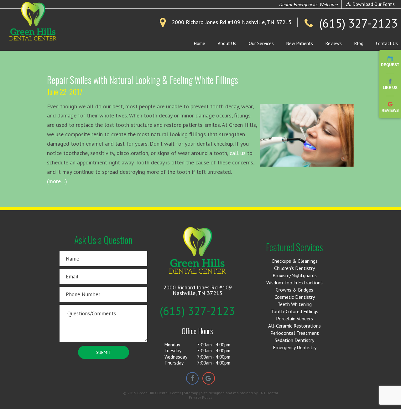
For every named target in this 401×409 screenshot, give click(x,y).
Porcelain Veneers (294, 318)
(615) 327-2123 (197, 311)
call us (238, 153)
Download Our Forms (373, 4)
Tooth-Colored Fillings (294, 311)
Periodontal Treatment (294, 332)
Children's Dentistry (294, 268)
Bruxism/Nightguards (295, 275)
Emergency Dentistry (294, 347)
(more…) (57, 181)
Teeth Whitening (295, 304)
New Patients (299, 43)
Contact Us (387, 43)
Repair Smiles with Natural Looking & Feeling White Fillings (142, 80)
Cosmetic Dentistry (294, 296)
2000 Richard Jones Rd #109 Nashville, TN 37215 (197, 290)
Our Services (261, 43)
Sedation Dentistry (294, 340)
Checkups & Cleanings (295, 260)
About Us (227, 43)
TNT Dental (268, 393)
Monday (172, 345)
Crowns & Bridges (294, 289)
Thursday (174, 363)
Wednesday (175, 357)
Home (199, 43)
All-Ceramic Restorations (294, 325)
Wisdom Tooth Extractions (294, 282)
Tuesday (172, 351)
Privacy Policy (200, 397)
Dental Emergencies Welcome (308, 4)
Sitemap (191, 393)
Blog (358, 43)
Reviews (333, 43)
